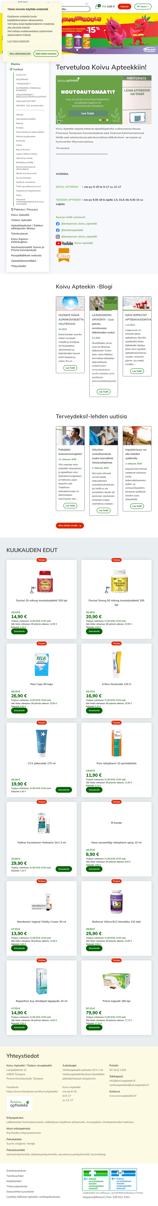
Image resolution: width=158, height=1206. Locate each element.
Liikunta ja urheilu (24, 158)
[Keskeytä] (58, 121)
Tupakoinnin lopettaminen (28, 190)
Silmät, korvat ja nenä (26, 173)
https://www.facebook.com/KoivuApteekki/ (32, 1091)
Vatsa (18, 195)
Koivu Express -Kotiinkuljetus (20, 240)
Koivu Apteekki (20, 214)
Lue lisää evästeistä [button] (18, 41)
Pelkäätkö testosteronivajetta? (70, 451)
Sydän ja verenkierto (25, 182)
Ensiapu (20, 127)
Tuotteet (18, 69)
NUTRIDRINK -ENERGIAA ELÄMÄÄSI (28, 89)
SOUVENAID (22, 79)
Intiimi (19, 145)
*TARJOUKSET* (23, 83)
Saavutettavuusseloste (20, 1191)
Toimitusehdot (15, 1175)
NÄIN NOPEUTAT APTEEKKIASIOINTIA (137, 317)
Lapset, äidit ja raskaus (26, 154)
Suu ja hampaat (23, 178)
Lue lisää (70, 367)
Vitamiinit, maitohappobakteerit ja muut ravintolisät (30, 201)
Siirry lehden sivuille (68, 525)
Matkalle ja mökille (24, 162)
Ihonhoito (20, 140)
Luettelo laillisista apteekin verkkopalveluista (33, 1196)
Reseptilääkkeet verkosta (26, 255)
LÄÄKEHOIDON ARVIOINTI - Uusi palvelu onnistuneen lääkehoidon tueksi (103, 323)
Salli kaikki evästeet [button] (46, 53)
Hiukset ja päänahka (25, 136)
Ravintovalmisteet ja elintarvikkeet (25, 168)
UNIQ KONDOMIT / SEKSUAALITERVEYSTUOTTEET (30, 95)
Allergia (19, 114)
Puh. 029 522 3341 (118, 1197)
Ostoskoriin (19, 631)
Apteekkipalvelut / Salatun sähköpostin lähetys (27, 227)
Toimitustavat (19, 233)
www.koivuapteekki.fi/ (122, 1095)
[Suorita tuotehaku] (86, 4)
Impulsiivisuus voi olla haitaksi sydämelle (135, 454)
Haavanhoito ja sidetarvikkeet (30, 132)
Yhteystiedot (18, 266)
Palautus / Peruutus (26, 209)
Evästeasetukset (16, 1170)
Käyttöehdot (13, 1181)
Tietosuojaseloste (16, 1186)
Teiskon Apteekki (21, 220)
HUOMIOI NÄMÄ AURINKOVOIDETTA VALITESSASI (70, 319)
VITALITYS (21, 75)
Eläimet (19, 123)
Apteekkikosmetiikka (26, 119)
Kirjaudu (125, 6)
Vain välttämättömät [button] (20, 53)
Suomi (144, 6)
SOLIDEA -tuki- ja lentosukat (29, 105)
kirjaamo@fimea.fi (94, 1197)
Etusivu (15, 64)
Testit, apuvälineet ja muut (28, 186)
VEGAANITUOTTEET (26, 101)
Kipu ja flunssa (23, 149)
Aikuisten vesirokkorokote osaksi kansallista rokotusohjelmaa (102, 456)
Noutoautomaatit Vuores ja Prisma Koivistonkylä (27, 248)
